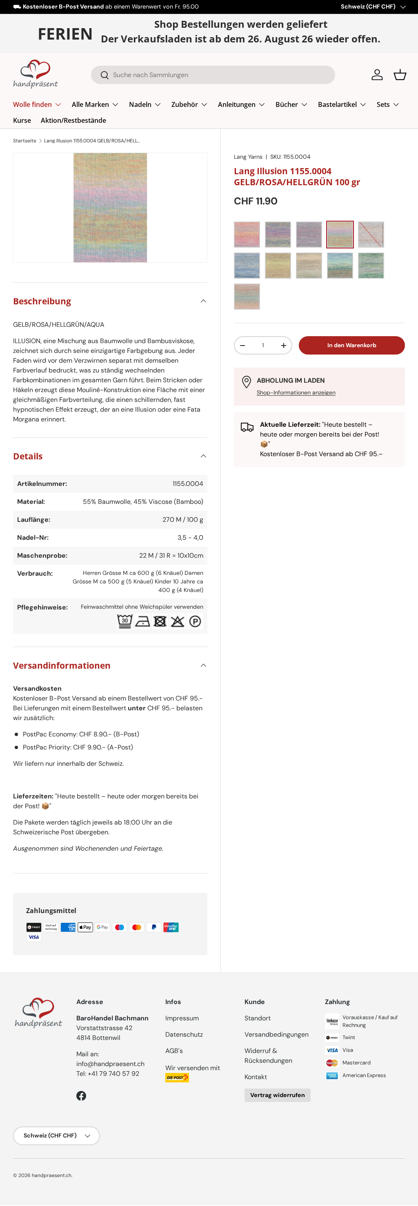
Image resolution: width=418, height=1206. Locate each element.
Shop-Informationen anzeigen (296, 392)
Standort (258, 1018)
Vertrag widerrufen (277, 1095)
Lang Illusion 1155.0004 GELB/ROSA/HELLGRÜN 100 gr (93, 140)
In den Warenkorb (351, 345)
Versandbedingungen (277, 1034)
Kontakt (256, 1077)
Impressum (182, 1018)
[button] (400, 75)
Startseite (24, 140)
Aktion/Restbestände (73, 120)
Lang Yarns (248, 156)
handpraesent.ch (51, 1175)
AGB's (174, 1050)
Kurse (22, 120)
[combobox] (213, 75)
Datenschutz (184, 1034)
